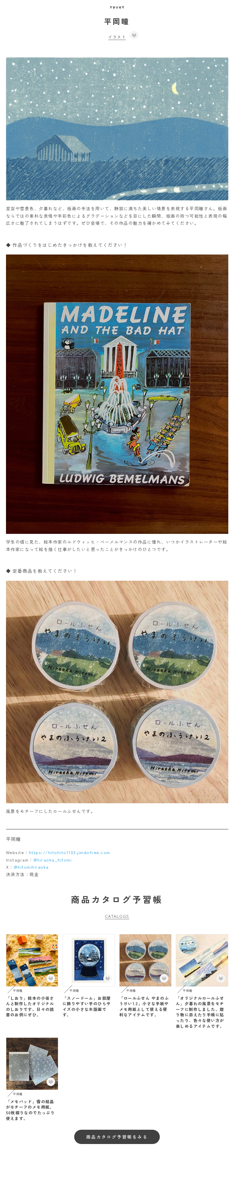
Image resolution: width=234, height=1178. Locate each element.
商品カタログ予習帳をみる (117, 1137)
